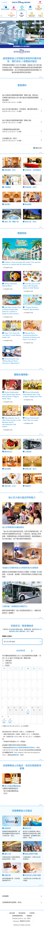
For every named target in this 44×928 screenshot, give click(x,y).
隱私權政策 (22, 913)
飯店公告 (38, 148)
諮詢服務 (5, 896)
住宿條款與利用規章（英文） (12, 902)
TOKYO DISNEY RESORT (21, 2)
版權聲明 (29, 916)
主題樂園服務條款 (17, 916)
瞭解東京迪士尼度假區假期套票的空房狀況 (22, 747)
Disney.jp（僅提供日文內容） (22, 921)
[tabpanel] (22, 32)
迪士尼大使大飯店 (9, 641)
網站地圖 (12, 913)
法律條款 (32, 913)
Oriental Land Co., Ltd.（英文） (22, 918)
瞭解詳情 (16, 755)
